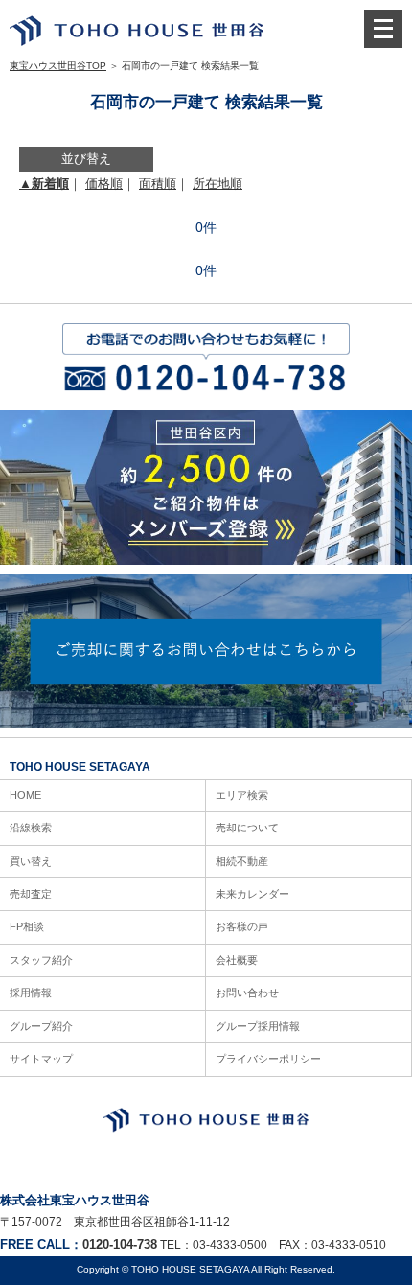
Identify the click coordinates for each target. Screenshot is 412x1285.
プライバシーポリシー (268, 1058)
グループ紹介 (41, 1026)
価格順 (104, 183)
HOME (25, 795)
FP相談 (27, 926)
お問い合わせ (247, 992)
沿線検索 (31, 827)
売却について (247, 827)
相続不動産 (242, 861)
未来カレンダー (252, 894)
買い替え (31, 861)
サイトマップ (41, 1058)
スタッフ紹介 (41, 960)
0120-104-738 (119, 1244)
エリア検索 (242, 795)
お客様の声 (242, 926)
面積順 (157, 183)
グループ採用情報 (258, 1026)
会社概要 (237, 960)
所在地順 (217, 183)
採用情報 (31, 992)
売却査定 (31, 894)
